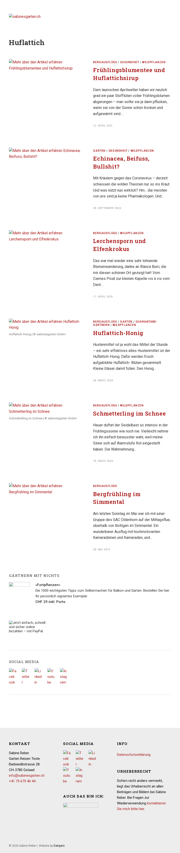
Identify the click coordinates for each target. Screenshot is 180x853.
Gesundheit (129, 62)
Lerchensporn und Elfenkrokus (119, 245)
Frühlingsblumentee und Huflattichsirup (129, 74)
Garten (99, 150)
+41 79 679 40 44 (22, 781)
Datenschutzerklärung (133, 755)
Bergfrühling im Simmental (116, 498)
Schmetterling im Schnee (129, 413)
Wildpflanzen (153, 62)
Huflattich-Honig (118, 333)
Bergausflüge (105, 62)
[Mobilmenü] (169, 16)
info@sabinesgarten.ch (27, 775)
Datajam (59, 845)
